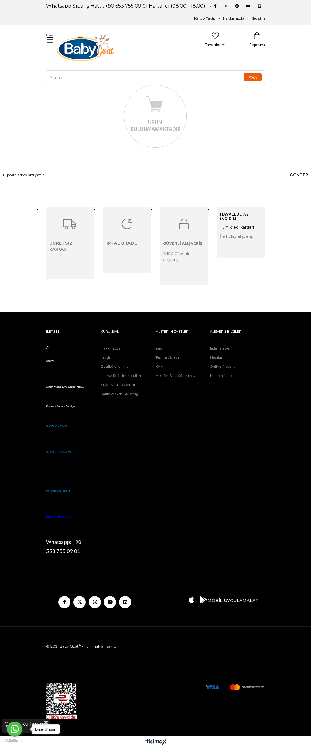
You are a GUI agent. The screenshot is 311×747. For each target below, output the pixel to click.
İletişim (258, 18)
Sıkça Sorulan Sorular (118, 385)
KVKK (160, 366)
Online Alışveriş (222, 366)
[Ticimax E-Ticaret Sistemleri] (155, 742)
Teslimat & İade (167, 357)
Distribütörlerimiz (114, 366)
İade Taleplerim (222, 348)
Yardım (161, 348)
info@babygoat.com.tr (62, 516)
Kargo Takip (204, 18)
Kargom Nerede (222, 375)
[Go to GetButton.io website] (14, 741)
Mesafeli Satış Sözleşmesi (176, 375)
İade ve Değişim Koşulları (121, 375)
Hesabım (217, 357)
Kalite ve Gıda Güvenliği (120, 394)
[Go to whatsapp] (14, 729)
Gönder (299, 174)
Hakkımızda (233, 18)
